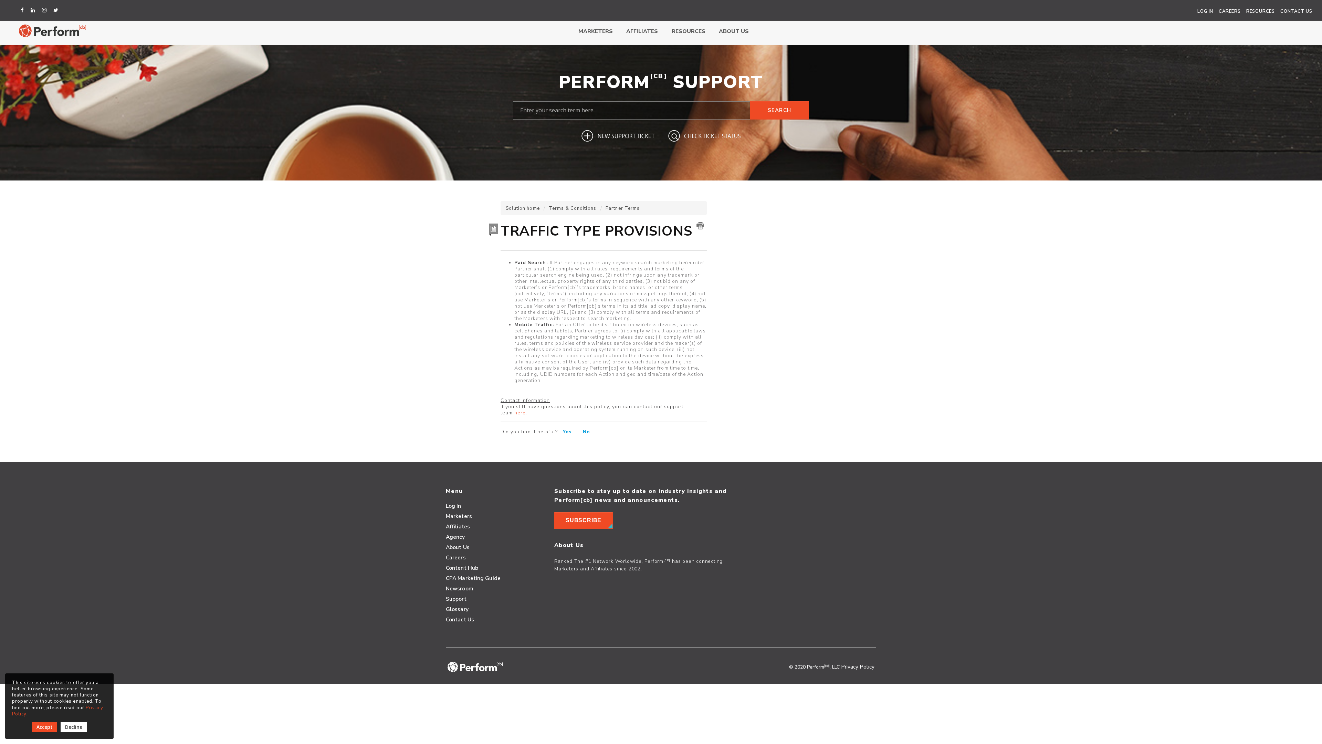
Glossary (457, 609)
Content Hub (462, 567)
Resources (1260, 11)
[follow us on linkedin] (34, 10)
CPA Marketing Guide (473, 578)
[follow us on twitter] (56, 10)
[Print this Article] (700, 225)
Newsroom (459, 588)
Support (456, 598)
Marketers (595, 31)
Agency (455, 536)
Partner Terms (623, 208)
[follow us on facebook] (23, 10)
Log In (1205, 11)
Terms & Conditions (572, 208)
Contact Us (1296, 11)
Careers (1230, 11)
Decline (73, 727)
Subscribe (583, 520)
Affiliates (642, 31)
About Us (734, 31)
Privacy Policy (857, 666)
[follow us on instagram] (45, 10)
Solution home (523, 208)
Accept (44, 727)
